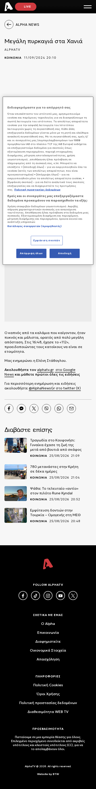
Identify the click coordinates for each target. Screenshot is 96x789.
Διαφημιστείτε (48, 641)
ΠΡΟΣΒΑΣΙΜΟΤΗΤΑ (48, 729)
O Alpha (48, 623)
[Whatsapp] (58, 408)
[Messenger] (21, 408)
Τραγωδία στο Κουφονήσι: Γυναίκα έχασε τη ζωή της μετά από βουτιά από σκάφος (55, 445)
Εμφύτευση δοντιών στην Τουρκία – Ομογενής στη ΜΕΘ (55, 512)
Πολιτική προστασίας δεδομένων (48, 702)
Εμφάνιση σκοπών (46, 240)
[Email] (71, 408)
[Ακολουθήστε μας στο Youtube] (60, 595)
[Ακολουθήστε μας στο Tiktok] (35, 595)
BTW (56, 774)
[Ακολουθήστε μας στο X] (73, 595)
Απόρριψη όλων (31, 253)
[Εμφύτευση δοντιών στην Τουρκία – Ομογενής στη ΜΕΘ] (15, 515)
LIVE (27, 6)
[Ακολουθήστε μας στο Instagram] (48, 595)
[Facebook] (8, 408)
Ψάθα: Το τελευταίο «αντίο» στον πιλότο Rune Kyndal (54, 490)
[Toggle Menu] (88, 7)
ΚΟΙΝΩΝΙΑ (12, 58)
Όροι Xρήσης (48, 694)
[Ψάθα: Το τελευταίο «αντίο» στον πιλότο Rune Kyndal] (15, 493)
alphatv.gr (45, 369)
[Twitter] (33, 408)
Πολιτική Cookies (48, 685)
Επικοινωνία (48, 632)
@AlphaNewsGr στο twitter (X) (55, 388)
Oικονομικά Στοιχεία (48, 650)
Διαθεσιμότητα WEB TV (48, 711)
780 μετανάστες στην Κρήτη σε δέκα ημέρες (54, 468)
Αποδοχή (64, 253)
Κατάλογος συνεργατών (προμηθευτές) (34, 226)
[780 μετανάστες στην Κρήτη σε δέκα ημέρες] (15, 471)
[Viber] (46, 408)
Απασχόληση (48, 659)
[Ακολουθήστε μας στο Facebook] (23, 595)
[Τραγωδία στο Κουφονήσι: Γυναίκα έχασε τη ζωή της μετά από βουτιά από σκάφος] (15, 445)
